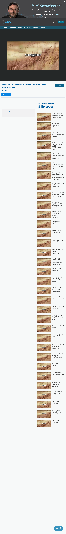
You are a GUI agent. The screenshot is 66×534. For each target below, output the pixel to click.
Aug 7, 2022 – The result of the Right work (57, 318)
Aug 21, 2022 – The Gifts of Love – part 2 (58, 298)
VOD (33, 22)
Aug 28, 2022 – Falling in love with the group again (57, 289)
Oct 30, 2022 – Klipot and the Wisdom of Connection (56, 214)
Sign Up (61, 22)
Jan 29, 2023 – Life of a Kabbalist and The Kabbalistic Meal (58, 116)
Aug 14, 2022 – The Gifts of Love (58, 307)
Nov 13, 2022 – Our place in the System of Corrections (58, 194)
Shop (46, 22)
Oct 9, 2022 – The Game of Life (57, 241)
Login (53, 22)
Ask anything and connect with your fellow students (47, 10)
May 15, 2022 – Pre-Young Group (57, 421)
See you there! (47, 17)
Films (35, 28)
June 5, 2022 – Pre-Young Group (58, 393)
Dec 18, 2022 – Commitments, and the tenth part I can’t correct (58, 156)
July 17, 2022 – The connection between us (58, 346)
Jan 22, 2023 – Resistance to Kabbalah (56, 125)
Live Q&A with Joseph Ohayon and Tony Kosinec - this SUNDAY (47, 6)
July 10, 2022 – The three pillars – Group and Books (58, 355)
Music (42, 28)
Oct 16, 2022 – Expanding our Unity (58, 231)
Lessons (12, 28)
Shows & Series (24, 28)
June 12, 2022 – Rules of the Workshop (57, 384)
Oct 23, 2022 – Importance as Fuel (58, 222)
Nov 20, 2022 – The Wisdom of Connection (58, 185)
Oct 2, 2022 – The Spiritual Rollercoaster (57, 251)
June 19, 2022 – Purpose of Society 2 (58, 374)
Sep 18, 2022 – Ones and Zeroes (57, 269)
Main (5, 28)
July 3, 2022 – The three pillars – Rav (57, 364)
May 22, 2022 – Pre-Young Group (57, 412)
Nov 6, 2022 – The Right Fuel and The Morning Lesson (58, 204)
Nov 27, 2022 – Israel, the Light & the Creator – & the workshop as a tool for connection (58, 175)
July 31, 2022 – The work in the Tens (58, 326)
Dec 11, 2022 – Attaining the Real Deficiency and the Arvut (57, 165)
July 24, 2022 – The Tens (58, 336)
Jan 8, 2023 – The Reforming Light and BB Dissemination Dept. (57, 145)
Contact (42, 22)
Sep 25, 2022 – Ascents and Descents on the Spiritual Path (57, 261)
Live (35, 22)
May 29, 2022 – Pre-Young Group (57, 402)
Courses (29, 22)
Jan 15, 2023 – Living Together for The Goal (58, 134)
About (38, 22)
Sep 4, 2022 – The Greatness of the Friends (57, 279)
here (57, 14)
